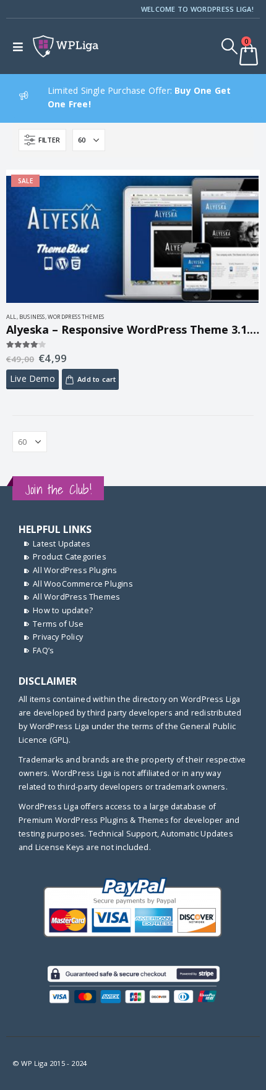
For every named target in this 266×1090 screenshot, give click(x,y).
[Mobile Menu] (20, 46)
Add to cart (96, 379)
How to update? (63, 610)
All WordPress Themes (76, 597)
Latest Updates (61, 544)
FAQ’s (43, 650)
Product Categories (69, 556)
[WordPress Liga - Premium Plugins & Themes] (66, 46)
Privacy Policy (58, 637)
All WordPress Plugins (75, 570)
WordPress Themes (76, 317)
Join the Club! (58, 489)
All (11, 317)
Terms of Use (58, 624)
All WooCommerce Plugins (83, 584)
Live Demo (32, 378)
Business (32, 317)
